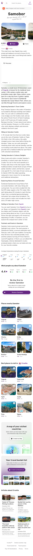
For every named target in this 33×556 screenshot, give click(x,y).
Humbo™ (9, 543)
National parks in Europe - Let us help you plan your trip (24, 526)
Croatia (9, 49)
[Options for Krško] (30, 326)
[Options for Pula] (14, 403)
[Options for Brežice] (14, 343)
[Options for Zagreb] (14, 308)
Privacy (21, 549)
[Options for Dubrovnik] (30, 368)
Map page (8, 63)
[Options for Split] (14, 386)
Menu (29, 4)
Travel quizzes (22, 546)
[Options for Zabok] (30, 308)
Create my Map (17, 439)
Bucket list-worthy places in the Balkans (24, 504)
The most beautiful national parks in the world (8, 525)
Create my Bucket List (17, 470)
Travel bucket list (11, 546)
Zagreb (5, 90)
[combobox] (15, 3)
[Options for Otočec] (14, 326)
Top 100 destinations (11, 549)
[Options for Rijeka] (30, 403)
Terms (26, 549)
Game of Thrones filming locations (8, 503)
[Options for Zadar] (30, 386)
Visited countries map (20, 543)
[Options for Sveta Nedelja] (30, 343)
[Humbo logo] (2, 3)
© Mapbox (5, 82)
